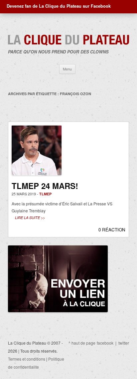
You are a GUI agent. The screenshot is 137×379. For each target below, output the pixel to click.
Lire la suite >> (30, 217)
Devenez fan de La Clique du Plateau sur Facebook (59, 6)
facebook (105, 343)
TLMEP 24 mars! (45, 185)
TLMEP (45, 193)
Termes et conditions (26, 359)
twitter (123, 343)
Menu (67, 68)
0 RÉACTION (111, 229)
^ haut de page (81, 343)
